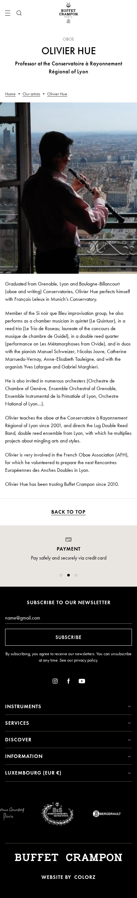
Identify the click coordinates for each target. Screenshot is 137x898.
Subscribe (68, 637)
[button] (61, 575)
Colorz (85, 877)
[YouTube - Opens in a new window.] (82, 682)
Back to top (68, 512)
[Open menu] (7, 13)
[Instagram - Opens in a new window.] (55, 682)
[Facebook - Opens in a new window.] (68, 682)
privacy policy (85, 660)
